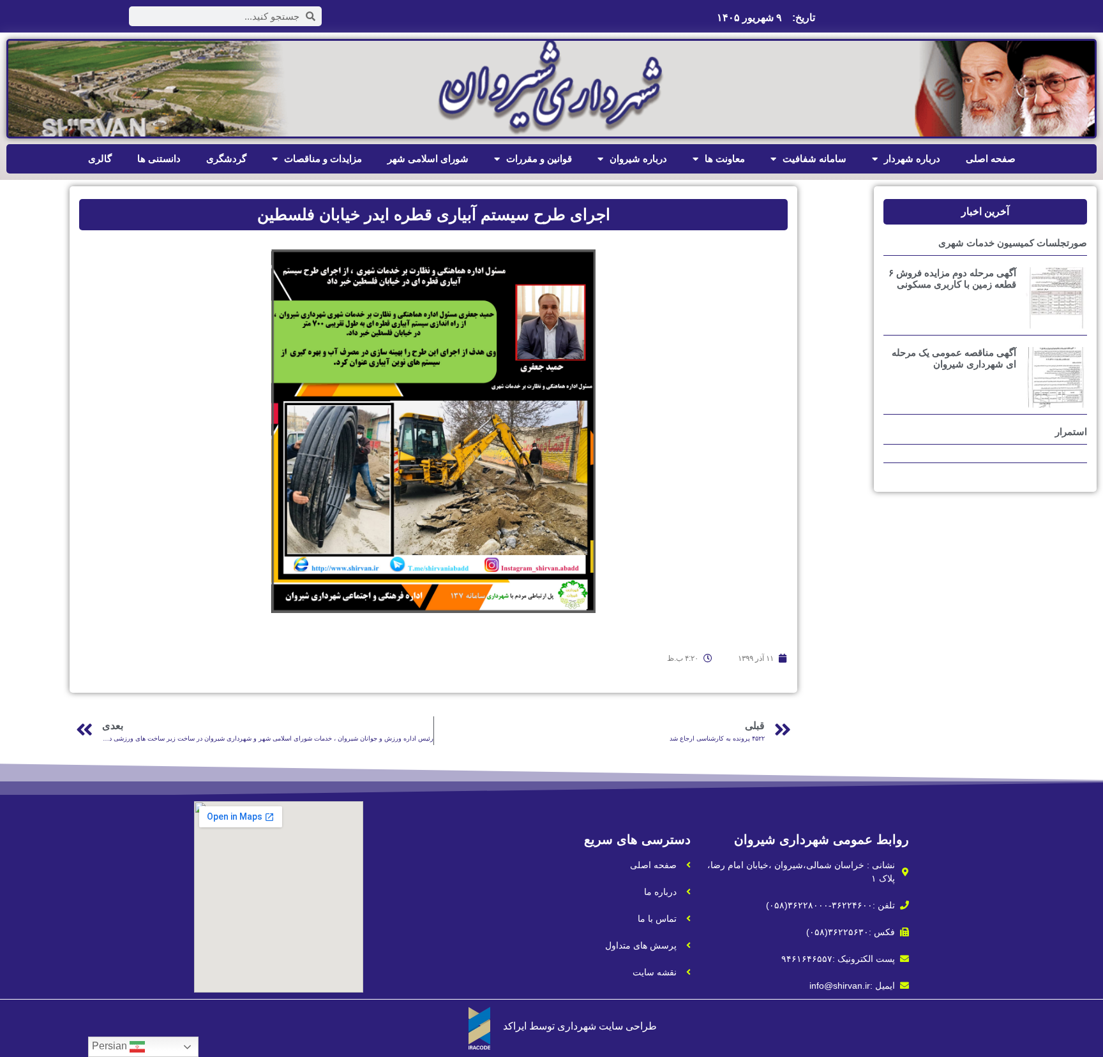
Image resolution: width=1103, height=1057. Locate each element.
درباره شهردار (912, 158)
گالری (100, 158)
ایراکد (515, 1026)
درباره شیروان (638, 158)
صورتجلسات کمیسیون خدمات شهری (1012, 242)
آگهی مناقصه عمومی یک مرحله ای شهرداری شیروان (954, 358)
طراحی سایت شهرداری (607, 1026)
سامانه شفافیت (814, 158)
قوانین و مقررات (539, 158)
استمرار (1071, 431)
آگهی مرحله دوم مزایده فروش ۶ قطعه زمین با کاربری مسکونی (952, 278)
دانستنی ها (159, 158)
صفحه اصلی (991, 158)
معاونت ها (725, 158)
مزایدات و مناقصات (323, 158)
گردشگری (226, 158)
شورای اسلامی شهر (428, 158)
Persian (111, 1045)
